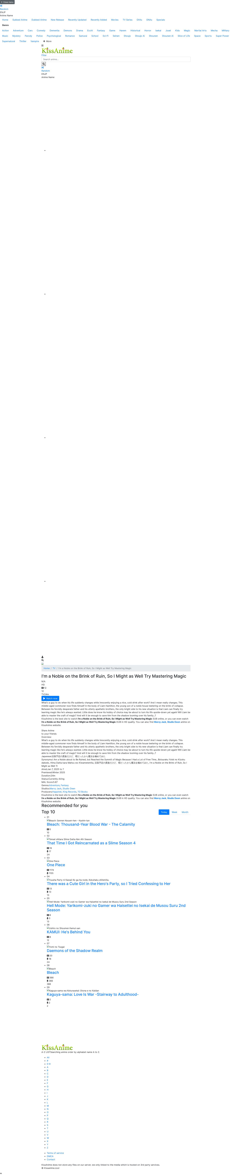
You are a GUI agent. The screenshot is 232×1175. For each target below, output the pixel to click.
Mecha (214, 30)
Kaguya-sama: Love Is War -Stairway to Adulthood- (93, 994)
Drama (79, 30)
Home (5, 19)
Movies (114, 19)
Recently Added (99, 19)
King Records (69, 791)
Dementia (54, 30)
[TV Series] (119, 437)
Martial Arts (200, 30)
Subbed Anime (19, 19)
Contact (51, 1159)
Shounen (153, 35)
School (94, 35)
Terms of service (55, 1153)
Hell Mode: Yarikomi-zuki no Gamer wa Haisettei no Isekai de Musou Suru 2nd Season (116, 907)
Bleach (53, 972)
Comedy (41, 30)
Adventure (18, 30)
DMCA (50, 1156)
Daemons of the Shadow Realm (75, 950)
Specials (160, 19)
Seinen (116, 35)
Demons (68, 30)
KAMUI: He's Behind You (68, 932)
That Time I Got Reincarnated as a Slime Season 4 (91, 843)
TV (54, 668)
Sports (208, 35)
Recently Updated (77, 19)
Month (185, 812)
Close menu (8, 2)
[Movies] (119, 294)
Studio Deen (69, 788)
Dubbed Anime (39, 19)
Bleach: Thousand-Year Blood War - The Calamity (91, 824)
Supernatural (8, 41)
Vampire (35, 41)
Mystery (16, 35)
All (48, 1057)
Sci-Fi (105, 35)
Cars (30, 30)
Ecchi (90, 30)
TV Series (127, 19)
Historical (135, 30)
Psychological (54, 35)
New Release (57, 19)
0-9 (48, 1064)
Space (197, 35)
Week (174, 812)
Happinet (57, 791)
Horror (147, 30)
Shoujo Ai (140, 35)
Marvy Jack (55, 788)
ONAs (149, 19)
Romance (70, 35)
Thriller (22, 41)
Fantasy (101, 30)
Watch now (51, 698)
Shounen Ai (167, 35)
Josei (168, 30)
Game (112, 30)
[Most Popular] (119, 581)
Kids (177, 30)
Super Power (222, 35)
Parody (28, 35)
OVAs (139, 19)
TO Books (83, 791)
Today (164, 812)
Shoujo (127, 35)
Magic (187, 30)
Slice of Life (184, 35)
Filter (44, 55)
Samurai (83, 35)
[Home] (119, 150)
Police (39, 35)
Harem (122, 30)
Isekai (158, 30)
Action (5, 30)
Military (225, 30)
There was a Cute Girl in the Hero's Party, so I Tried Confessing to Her (109, 883)
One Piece (56, 865)
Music (5, 35)
